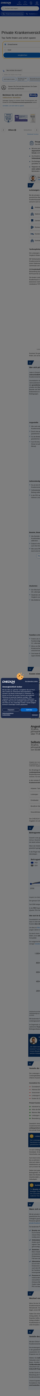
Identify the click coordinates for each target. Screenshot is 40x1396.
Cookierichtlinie (6, 715)
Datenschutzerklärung (7, 713)
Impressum (35, 715)
